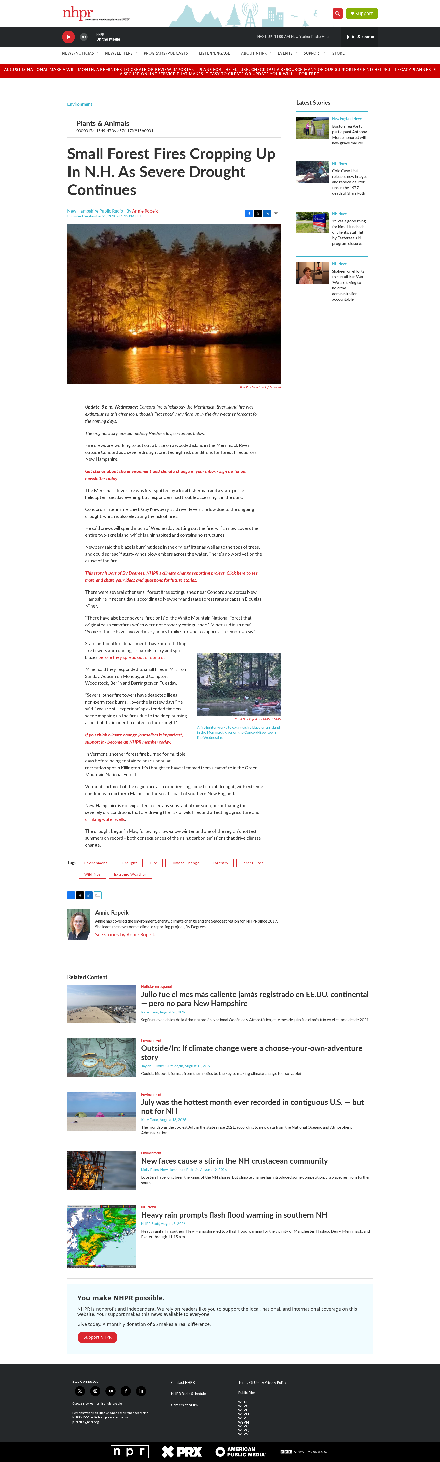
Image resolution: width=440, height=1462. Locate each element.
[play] (68, 37)
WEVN (243, 1422)
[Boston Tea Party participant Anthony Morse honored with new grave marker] (312, 128)
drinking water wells (105, 819)
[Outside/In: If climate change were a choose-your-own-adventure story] (101, 1057)
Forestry (220, 863)
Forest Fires (253, 863)
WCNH (243, 1402)
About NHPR (254, 53)
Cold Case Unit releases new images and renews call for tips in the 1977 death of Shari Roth (349, 181)
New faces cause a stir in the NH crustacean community (234, 1160)
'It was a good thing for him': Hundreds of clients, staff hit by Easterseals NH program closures (349, 232)
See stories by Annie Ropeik (125, 934)
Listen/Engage (214, 53)
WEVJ (243, 1418)
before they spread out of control (131, 657)
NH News (339, 163)
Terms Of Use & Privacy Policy (262, 1382)
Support (364, 13)
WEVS (243, 1434)
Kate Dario (149, 1012)
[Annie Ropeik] (78, 924)
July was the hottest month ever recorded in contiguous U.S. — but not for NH (252, 1106)
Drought (129, 863)
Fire (153, 863)
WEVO (243, 1426)
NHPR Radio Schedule (188, 1394)
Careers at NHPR (184, 1405)
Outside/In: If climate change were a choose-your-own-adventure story (251, 1052)
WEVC (243, 1406)
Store (338, 53)
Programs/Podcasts (166, 53)
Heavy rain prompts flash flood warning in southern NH (234, 1214)
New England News (347, 118)
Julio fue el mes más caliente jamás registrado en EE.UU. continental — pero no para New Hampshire (255, 998)
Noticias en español (156, 986)
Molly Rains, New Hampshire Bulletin (170, 1169)
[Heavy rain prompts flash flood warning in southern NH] (101, 1236)
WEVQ (243, 1430)
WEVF (243, 1410)
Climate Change (185, 863)
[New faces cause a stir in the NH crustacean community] (101, 1170)
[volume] (83, 37)
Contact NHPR (183, 1382)
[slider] (92, 36)
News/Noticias (78, 53)
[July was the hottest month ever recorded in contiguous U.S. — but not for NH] (101, 1111)
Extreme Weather (130, 874)
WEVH (243, 1414)
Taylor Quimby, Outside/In (162, 1066)
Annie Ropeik (145, 211)
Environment (79, 104)
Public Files (247, 1393)
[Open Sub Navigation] (98, 53)
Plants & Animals (102, 123)
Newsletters (119, 53)
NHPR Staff (150, 1223)
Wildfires (92, 874)
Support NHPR (98, 1337)
